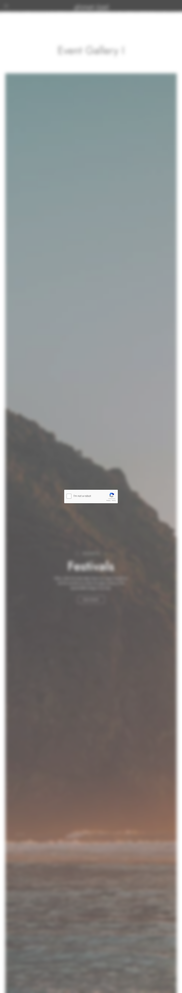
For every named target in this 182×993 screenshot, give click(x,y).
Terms (114, 500)
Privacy (108, 500)
